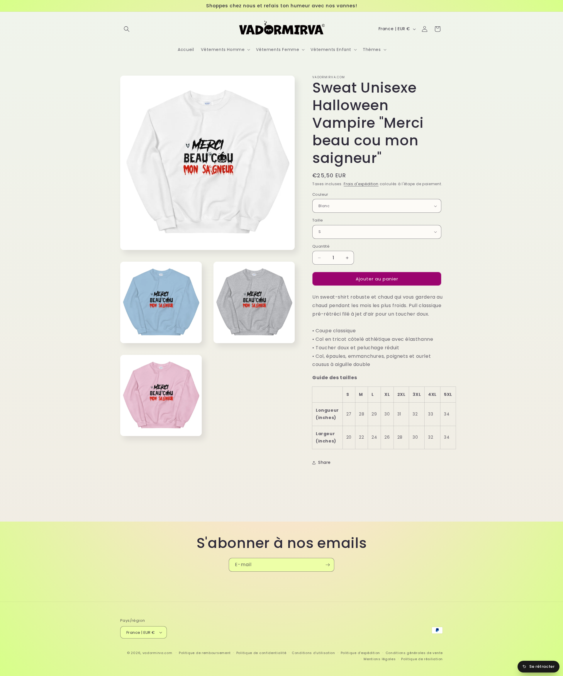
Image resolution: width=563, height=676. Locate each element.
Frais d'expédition (361, 183)
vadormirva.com (157, 653)
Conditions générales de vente (414, 653)
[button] (126, 29)
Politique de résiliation (422, 659)
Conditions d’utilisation (313, 653)
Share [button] (324, 462)
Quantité (321, 246)
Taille (317, 220)
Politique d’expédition (360, 653)
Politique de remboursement (205, 653)
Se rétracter (541, 666)
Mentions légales (380, 659)
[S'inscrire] (327, 565)
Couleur (320, 194)
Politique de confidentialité (261, 653)
